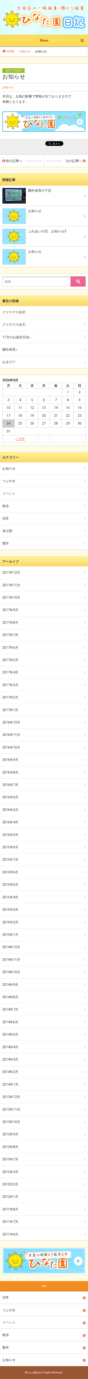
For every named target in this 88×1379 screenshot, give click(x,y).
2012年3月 (10, 1172)
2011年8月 (10, 1209)
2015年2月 (10, 922)
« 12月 (20, 439)
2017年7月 (10, 635)
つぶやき (8, 481)
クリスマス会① (13, 324)
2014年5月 (10, 1034)
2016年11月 (11, 735)
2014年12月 (11, 947)
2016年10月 (11, 747)
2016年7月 (10, 785)
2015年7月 (10, 859)
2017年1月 (10, 710)
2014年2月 (10, 1072)
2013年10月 (11, 1122)
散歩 (5, 506)
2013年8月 (10, 1147)
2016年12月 (11, 722)
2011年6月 (10, 1234)
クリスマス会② (13, 312)
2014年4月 (10, 1047)
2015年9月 (10, 847)
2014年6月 (10, 1022)
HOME (10, 51)
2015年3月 (10, 909)
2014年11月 (11, 959)
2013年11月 (11, 1109)
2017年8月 (10, 622)
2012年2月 (10, 1184)
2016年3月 (10, 835)
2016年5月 (10, 810)
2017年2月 (10, 697)
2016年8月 (10, 772)
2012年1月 (10, 1197)
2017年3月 (10, 685)
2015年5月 (10, 884)
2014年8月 (10, 997)
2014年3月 (10, 1059)
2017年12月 (11, 572)
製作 (5, 543)
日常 (5, 518)
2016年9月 (10, 760)
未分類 (7, 531)
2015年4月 (10, 897)
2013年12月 (11, 1097)
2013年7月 (10, 1159)
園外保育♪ (9, 349)
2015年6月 (10, 872)
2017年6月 (10, 647)
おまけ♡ (8, 362)
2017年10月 (11, 597)
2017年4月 (10, 672)
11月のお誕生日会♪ (16, 337)
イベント (8, 493)
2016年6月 (10, 797)
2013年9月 (10, 1134)
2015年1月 (10, 934)
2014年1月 (10, 1084)
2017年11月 (11, 585)
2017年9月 (10, 610)
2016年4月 (10, 822)
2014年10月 (11, 972)
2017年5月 (10, 660)
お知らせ (25, 51)
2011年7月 (10, 1222)
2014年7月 (10, 1009)
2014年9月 (10, 985)
